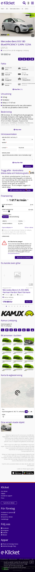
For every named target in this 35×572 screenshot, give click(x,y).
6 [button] (20, 306)
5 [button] (17, 306)
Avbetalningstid (7, 209)
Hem (2, 9)
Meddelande (6, 153)
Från (3, 414)
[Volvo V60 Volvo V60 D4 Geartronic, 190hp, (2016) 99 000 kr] (29, 359)
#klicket (4, 535)
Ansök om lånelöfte (24, 257)
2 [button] (9, 306)
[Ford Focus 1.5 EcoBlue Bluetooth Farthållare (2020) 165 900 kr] (18, 359)
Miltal (24, 73)
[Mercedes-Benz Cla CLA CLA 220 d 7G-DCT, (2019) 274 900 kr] (29, 367)
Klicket (17, 464)
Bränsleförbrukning (27, 84)
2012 (26, 9)
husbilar (10, 457)
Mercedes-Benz (15, 9)
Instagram (5, 530)
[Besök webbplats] (15, 330)
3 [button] (12, 306)
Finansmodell (6, 214)
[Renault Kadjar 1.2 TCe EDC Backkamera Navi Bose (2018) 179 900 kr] (18, 367)
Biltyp (24, 68)
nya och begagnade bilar (23, 456)
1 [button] (6, 306)
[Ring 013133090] (2, 330)
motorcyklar (24, 457)
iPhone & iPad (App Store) (10, 544)
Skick (6, 78)
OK (32, 562)
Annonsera (4, 515)
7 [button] (23, 306)
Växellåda (8, 73)
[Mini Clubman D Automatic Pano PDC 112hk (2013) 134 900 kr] (7, 367)
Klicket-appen (26, 469)
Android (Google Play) (9, 546)
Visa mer (28, 302)
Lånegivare (5, 236)
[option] (17, 284)
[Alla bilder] (20, 59)
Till (3, 409)
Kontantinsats (7, 204)
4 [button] (15, 306)
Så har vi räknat (29, 227)
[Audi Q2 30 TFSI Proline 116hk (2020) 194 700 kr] (7, 341)
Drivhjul (24, 78)
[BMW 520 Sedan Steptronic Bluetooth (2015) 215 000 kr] (7, 350)
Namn (4, 142)
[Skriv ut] (24, 59)
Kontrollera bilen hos (18, 190)
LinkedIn (4, 532)
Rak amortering (14, 217)
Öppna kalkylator (6, 227)
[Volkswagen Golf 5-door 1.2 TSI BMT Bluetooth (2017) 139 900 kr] (18, 350)
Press (2, 498)
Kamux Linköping (9, 320)
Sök (29, 417)
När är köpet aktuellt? (9, 137)
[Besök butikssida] (11, 330)
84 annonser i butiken (11, 335)
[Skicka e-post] (7, 330)
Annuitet (5, 217)
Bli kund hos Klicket (7, 517)
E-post (4, 147)
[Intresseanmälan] (32, 59)
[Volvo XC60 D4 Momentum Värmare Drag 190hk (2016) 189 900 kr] (7, 359)
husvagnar (4, 457)
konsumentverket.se (14, 253)
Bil (7, 9)
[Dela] (28, 59)
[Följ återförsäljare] (28, 330)
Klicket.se (4, 454)
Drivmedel (8, 83)
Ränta (5, 221)
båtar (32, 456)
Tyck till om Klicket (8, 503)
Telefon (21, 147)
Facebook (5, 528)
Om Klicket (4, 491)
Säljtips (3, 493)
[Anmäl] (32, 330)
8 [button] (26, 306)
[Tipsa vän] (24, 330)
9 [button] (29, 306)
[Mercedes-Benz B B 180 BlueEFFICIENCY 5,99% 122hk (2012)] (6, 427)
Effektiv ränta (7, 223)
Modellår (8, 68)
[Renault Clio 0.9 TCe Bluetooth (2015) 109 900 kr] (29, 350)
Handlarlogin (4, 519)
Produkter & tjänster (7, 512)
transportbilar (17, 457)
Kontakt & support (6, 496)
